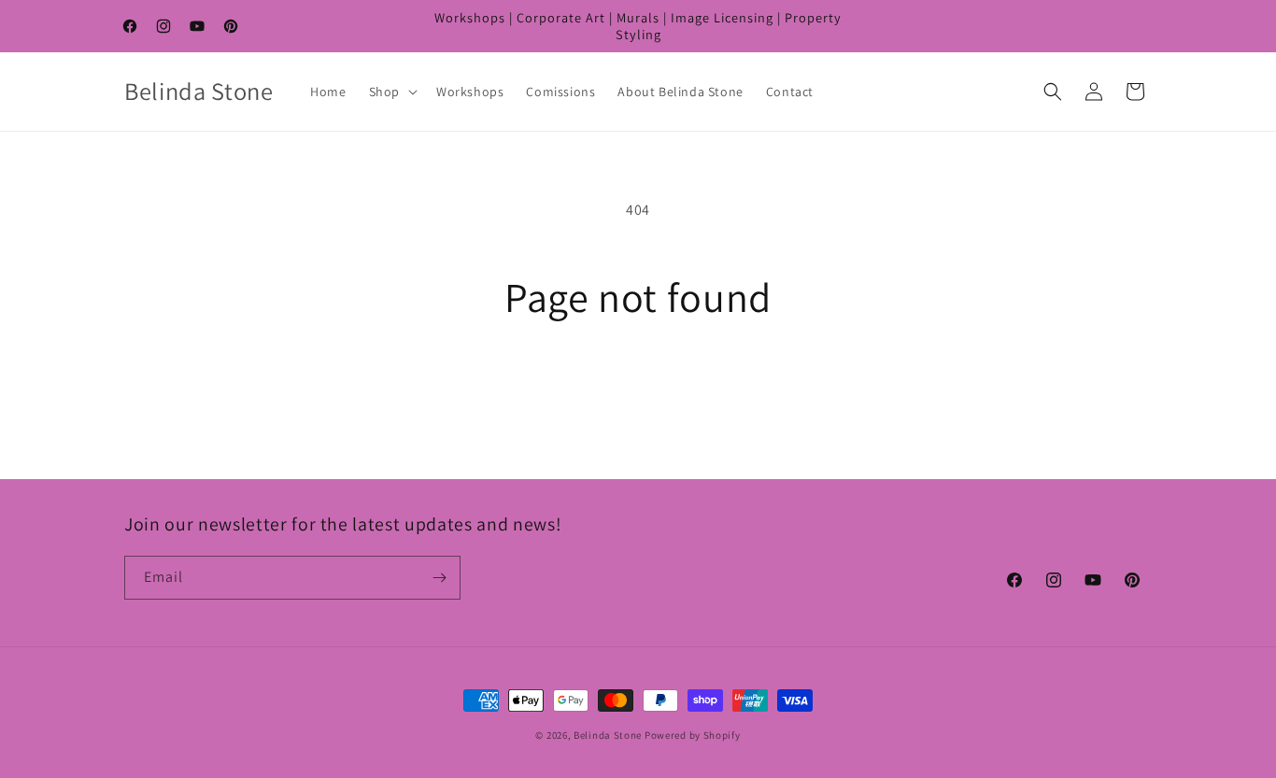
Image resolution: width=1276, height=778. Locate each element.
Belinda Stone (608, 735)
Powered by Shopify (693, 735)
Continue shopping (638, 392)
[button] (391, 91)
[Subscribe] (439, 578)
